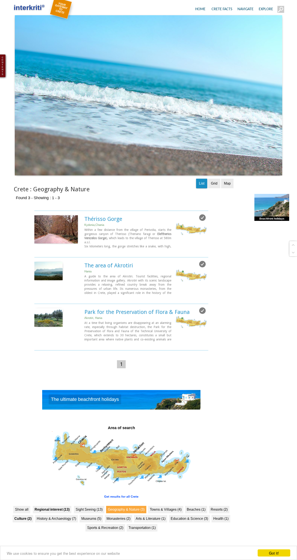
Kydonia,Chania (94, 232)
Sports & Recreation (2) (105, 535)
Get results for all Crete (121, 504)
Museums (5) (91, 526)
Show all (21, 517)
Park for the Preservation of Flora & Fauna (137, 320)
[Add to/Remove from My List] (202, 225)
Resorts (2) (219, 517)
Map (227, 191)
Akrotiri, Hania (93, 325)
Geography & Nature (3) (126, 517)
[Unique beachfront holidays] (121, 409)
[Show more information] (36, 259)
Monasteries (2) (118, 526)
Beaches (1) (196, 517)
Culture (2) (23, 526)
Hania (88, 279)
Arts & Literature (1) (150, 526)
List (201, 191)
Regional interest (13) (52, 517)
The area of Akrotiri (108, 273)
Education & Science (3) (189, 526)
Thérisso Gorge (103, 226)
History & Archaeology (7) (56, 526)
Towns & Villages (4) (166, 517)
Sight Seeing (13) (89, 517)
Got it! (274, 553)
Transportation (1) (142, 535)
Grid (214, 191)
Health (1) (221, 526)
